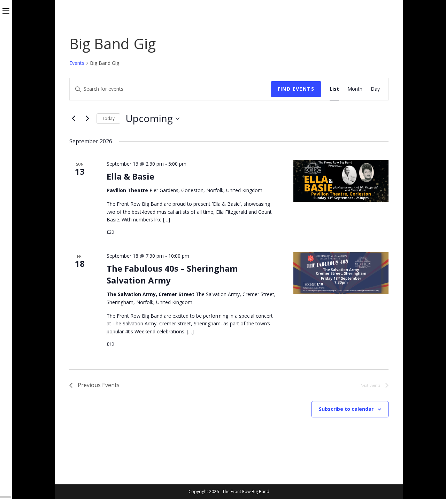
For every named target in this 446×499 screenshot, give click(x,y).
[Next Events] (87, 118)
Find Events (296, 88)
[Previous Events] (73, 118)
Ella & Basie (130, 176)
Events (76, 63)
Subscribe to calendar (346, 409)
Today (108, 118)
